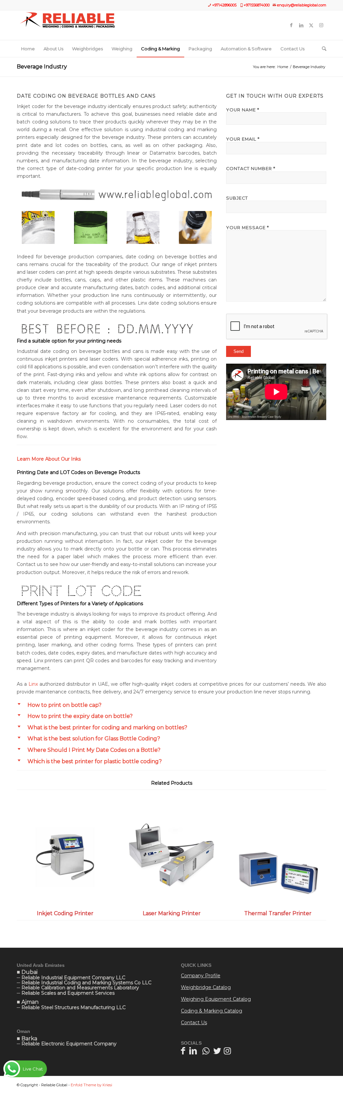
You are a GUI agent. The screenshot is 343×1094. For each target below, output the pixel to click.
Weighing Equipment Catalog (216, 999)
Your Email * (243, 139)
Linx (33, 684)
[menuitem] (28, 48)
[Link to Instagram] (321, 25)
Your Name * (242, 109)
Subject (237, 198)
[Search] (322, 48)
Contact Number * (250, 168)
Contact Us (194, 1023)
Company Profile (200, 976)
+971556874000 (257, 5)
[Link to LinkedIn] (301, 25)
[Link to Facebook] (291, 25)
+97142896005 (224, 5)
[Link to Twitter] (311, 25)
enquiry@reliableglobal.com (301, 5)
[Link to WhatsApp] (205, 1051)
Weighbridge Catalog (206, 987)
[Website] (67, 25)
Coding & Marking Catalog (211, 1011)
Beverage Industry (42, 66)
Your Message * (247, 227)
